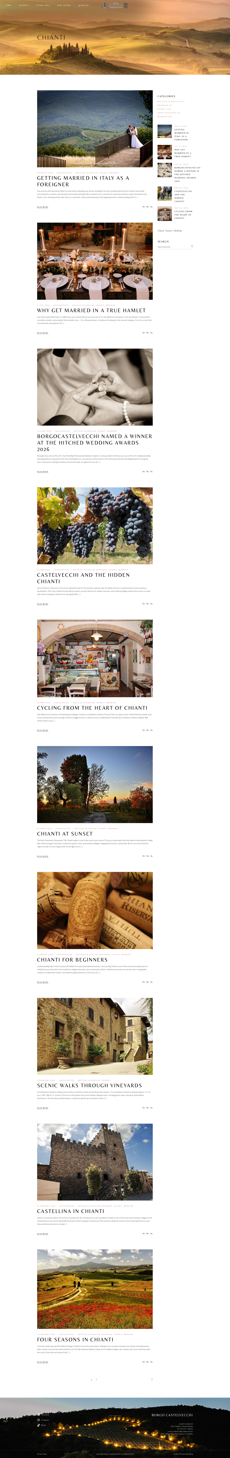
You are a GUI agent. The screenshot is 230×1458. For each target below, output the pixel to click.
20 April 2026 (44, 828)
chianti (161, 230)
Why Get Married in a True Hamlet (91, 310)
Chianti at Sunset (65, 834)
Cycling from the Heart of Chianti (92, 708)
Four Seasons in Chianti (75, 1339)
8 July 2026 (43, 305)
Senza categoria (167, 113)
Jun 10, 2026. (181, 164)
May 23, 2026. (181, 188)
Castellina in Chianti (70, 1211)
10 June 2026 (44, 431)
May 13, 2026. (181, 208)
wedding (178, 230)
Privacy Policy (42, 1454)
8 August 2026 (45, 173)
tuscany (168, 230)
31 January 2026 (46, 1206)
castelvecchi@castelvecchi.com (182, 1431)
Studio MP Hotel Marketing (183, 1454)
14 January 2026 (46, 1334)
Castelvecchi (64, 173)
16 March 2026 (45, 954)
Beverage (102, 570)
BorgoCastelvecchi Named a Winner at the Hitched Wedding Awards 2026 (95, 442)
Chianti (103, 173)
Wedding (114, 173)
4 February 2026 (46, 1080)
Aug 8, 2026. (181, 126)
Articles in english (87, 173)
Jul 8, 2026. (180, 146)
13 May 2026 (43, 703)
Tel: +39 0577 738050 (185, 1429)
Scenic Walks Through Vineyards (89, 1085)
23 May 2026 (43, 570)
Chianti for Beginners (72, 960)
